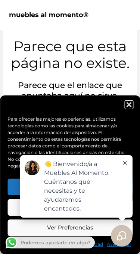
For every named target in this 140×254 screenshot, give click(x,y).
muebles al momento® (48, 14)
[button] (129, 104)
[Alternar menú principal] (123, 15)
